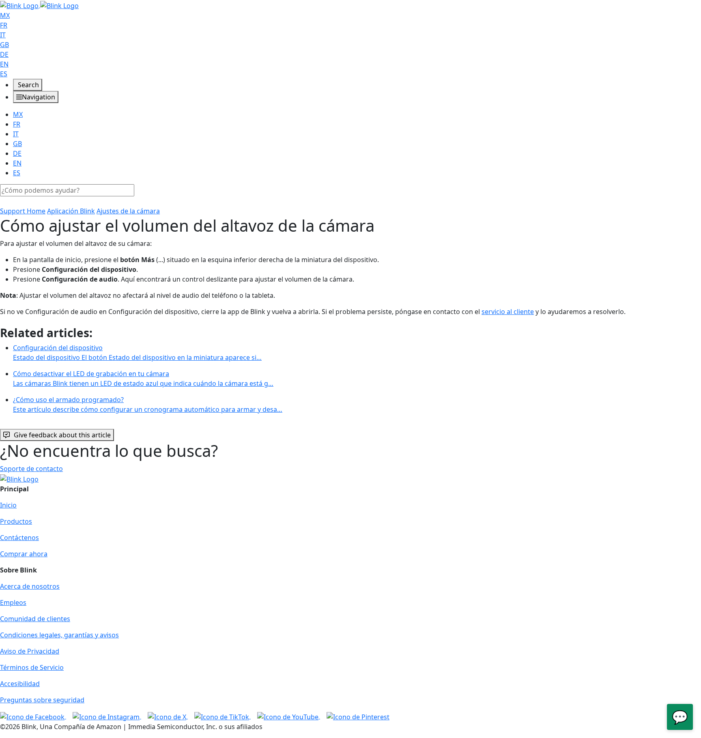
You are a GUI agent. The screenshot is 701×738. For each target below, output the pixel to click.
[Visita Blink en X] (168, 716)
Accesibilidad (20, 683)
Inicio (8, 505)
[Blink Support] (39, 4)
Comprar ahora (23, 553)
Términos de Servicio (32, 667)
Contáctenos (19, 537)
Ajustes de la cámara (128, 211)
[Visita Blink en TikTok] (222, 716)
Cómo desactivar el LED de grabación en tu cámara (143, 378)
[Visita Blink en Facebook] (33, 716)
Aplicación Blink (71, 211)
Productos (16, 521)
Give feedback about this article (62, 434)
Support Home (22, 211)
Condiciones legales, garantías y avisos (59, 634)
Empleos (13, 602)
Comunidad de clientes (35, 618)
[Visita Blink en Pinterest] (358, 716)
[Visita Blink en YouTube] (288, 716)
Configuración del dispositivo (137, 352)
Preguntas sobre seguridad (42, 699)
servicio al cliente (508, 311)
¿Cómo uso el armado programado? (147, 404)
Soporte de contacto (31, 468)
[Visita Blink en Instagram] (107, 716)
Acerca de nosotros (30, 586)
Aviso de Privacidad (29, 651)
